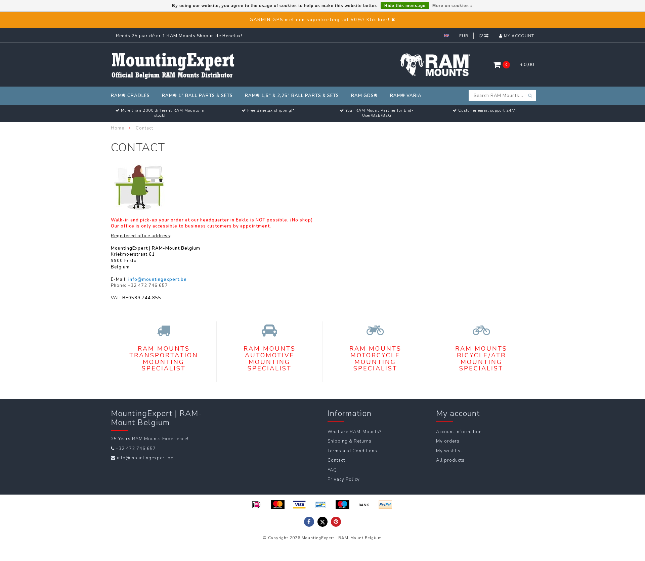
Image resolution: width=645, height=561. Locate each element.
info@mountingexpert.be (145, 458)
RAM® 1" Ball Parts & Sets (197, 96)
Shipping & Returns (350, 441)
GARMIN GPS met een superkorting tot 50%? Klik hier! (320, 20)
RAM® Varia (406, 96)
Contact (336, 460)
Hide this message (405, 5)
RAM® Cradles (130, 96)
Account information (459, 432)
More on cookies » (452, 5)
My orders (448, 441)
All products (450, 460)
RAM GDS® (364, 96)
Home (117, 128)
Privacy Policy (344, 479)
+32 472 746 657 (136, 449)
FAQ (332, 470)
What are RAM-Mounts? (354, 432)
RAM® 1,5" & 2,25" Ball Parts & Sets (292, 96)
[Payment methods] (256, 505)
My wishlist (449, 451)
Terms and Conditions (352, 451)
